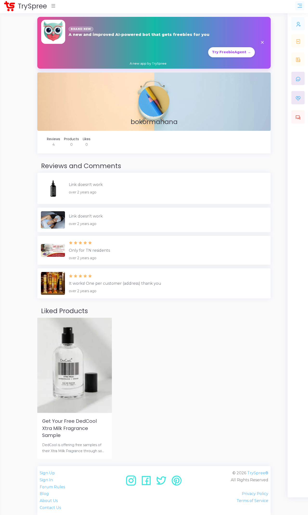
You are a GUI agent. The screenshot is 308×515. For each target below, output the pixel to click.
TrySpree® (257, 473)
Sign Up (47, 473)
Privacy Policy (255, 493)
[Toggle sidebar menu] (299, 5)
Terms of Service (252, 500)
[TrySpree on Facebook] (147, 482)
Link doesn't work (86, 184)
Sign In (46, 480)
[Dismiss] (262, 43)
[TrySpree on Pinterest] (177, 482)
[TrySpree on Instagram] (132, 482)
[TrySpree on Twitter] (163, 482)
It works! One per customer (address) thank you (115, 283)
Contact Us (50, 507)
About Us (49, 500)
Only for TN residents (89, 250)
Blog (44, 493)
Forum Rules (52, 487)
